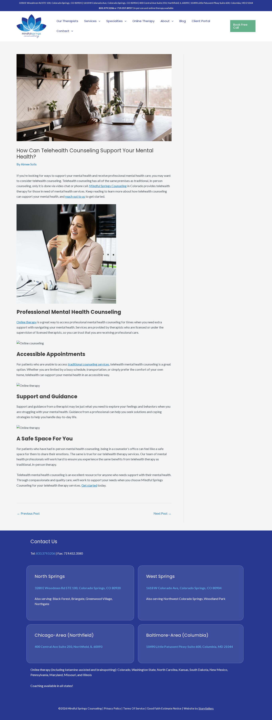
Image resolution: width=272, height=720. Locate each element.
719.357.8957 (124, 8)
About (165, 21)
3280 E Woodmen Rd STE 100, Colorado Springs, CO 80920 (78, 588)
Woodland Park (214, 598)
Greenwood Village (99, 598)
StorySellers (206, 708)
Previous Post (28, 513)
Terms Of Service (134, 708)
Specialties (114, 21)
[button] (98, 21)
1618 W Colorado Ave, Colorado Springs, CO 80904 (110, 2)
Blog (182, 21)
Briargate (77, 598)
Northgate (42, 604)
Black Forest (61, 598)
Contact (63, 31)
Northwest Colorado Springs (183, 598)
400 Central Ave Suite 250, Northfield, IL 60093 (164, 2)
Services (90, 21)
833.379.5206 (106, 8)
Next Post (162, 513)
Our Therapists (67, 21)
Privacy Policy (112, 708)
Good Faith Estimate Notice (164, 708)
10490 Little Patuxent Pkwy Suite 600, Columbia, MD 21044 (222, 2)
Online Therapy (143, 21)
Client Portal (201, 21)
